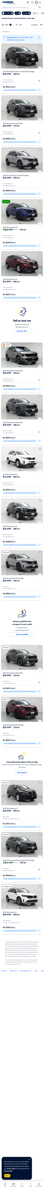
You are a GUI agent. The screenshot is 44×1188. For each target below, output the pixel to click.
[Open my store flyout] (28, 2)
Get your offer (22, 331)
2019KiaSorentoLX (10, 279)
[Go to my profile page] (38, 2)
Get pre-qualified (22, 634)
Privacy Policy (11, 1168)
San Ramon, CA (26, 971)
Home (4, 971)
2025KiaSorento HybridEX (13, 371)
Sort (20, 25)
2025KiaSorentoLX (10, 526)
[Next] (40, 56)
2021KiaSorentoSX (10, 227)
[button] (8, 13)
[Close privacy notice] (29, 1159)
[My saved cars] (32, 2)
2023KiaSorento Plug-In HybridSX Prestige (18, 71)
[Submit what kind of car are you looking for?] (40, 7)
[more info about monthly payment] (15, 87)
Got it (7, 1176)
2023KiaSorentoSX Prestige (13, 578)
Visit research (22, 773)
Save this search (12, 37)
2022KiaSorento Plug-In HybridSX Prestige (18, 860)
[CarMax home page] (8, 2)
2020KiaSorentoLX (10, 808)
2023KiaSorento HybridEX (13, 123)
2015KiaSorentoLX (10, 474)
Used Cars (13, 971)
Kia (36, 971)
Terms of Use (8, 1171)
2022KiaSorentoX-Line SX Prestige (15, 175)
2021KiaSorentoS (9, 912)
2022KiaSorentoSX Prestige (13, 725)
